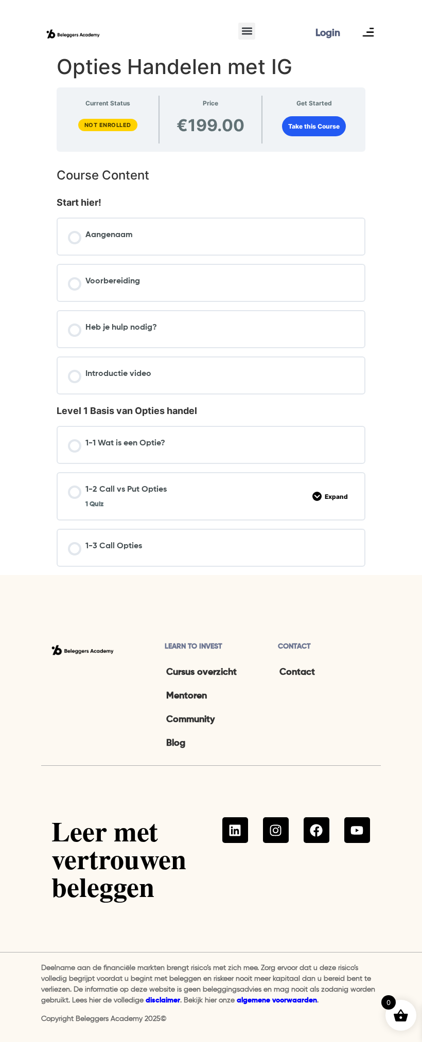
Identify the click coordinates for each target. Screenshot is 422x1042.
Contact (297, 672)
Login (327, 33)
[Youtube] (357, 830)
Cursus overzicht (201, 672)
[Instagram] (276, 830)
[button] (246, 31)
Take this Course (314, 126)
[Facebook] (316, 830)
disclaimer (163, 1000)
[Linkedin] (235, 830)
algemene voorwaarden (277, 1000)
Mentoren (186, 695)
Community (190, 719)
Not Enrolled (107, 125)
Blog (175, 743)
